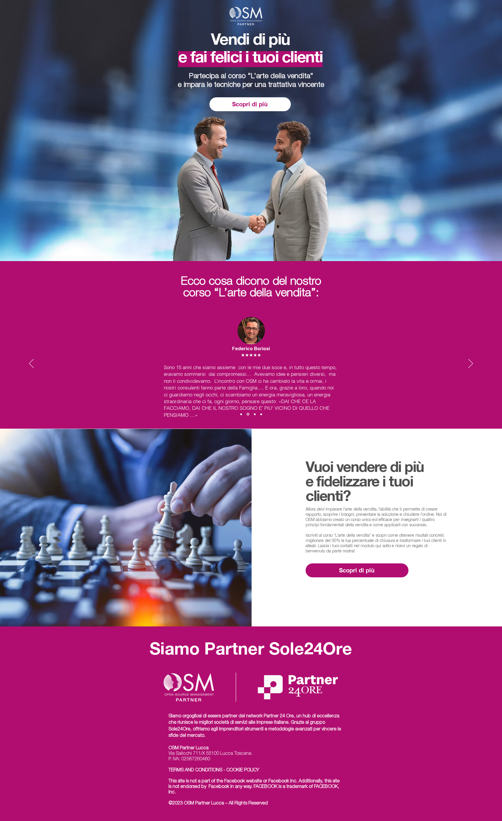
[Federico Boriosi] (248, 414)
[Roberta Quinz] (255, 414)
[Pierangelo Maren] (241, 414)
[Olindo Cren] (261, 414)
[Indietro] (31, 364)
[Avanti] (470, 364)
